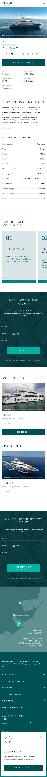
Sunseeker (8, 44)
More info (9, 277)
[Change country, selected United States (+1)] (14, 334)
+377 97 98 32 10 (34, 641)
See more (22, 432)
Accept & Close (22, 768)
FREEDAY (8, 483)
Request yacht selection (23, 568)
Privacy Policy (35, 360)
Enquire (22, 350)
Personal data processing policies (18, 759)
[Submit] (30, 722)
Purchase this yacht (22, 62)
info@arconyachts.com (32, 639)
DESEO (6, 415)
